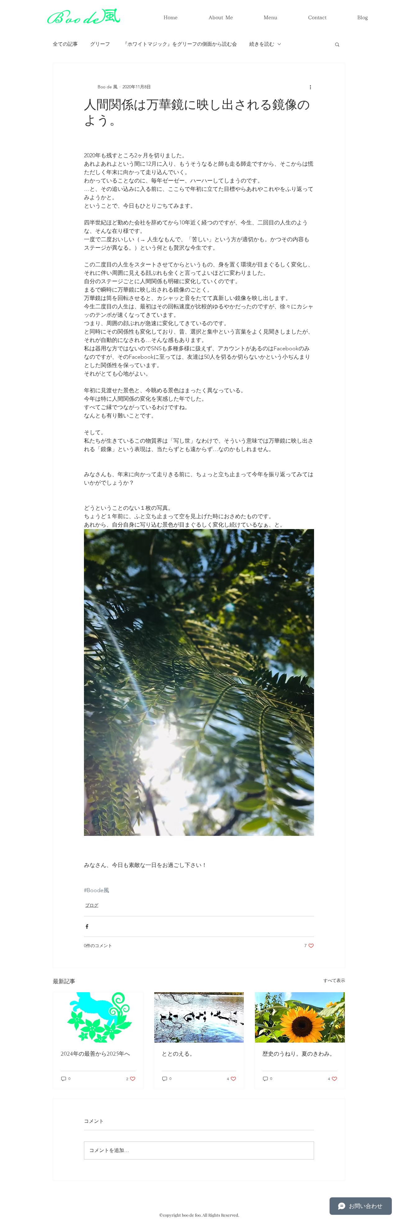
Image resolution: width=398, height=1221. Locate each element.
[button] (337, 44)
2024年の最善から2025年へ (95, 1054)
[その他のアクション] (310, 86)
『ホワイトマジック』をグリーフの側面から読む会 (180, 44)
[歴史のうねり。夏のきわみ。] (300, 1017)
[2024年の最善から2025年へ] (98, 1017)
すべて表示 (334, 980)
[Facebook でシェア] (87, 926)
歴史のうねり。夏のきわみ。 (298, 1054)
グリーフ (100, 44)
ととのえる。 (178, 1054)
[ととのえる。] (199, 1017)
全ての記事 (65, 44)
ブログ (91, 905)
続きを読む (261, 44)
